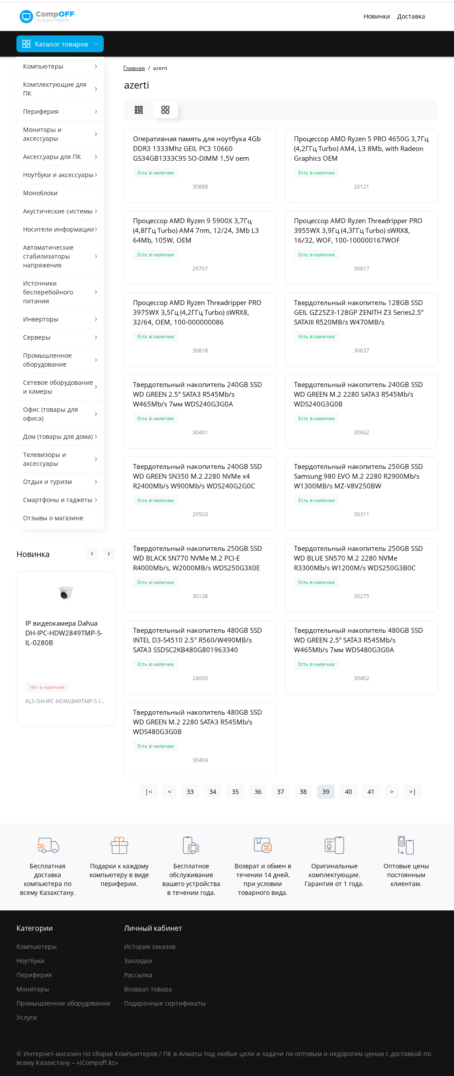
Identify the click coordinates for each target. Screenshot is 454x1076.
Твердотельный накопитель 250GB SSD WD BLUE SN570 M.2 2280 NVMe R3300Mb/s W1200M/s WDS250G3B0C (358, 558)
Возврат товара (148, 989)
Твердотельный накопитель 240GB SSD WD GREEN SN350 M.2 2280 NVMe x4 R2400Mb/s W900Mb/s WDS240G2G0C (197, 476)
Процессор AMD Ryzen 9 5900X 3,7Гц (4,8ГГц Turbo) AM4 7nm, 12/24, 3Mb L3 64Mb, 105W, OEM (196, 230)
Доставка (411, 16)
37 (280, 791)
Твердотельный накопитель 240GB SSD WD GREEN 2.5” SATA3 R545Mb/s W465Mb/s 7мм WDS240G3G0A (197, 394)
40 (348, 791)
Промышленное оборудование (63, 1003)
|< (148, 791)
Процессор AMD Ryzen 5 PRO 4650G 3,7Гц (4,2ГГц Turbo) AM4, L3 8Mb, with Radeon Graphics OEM (361, 148)
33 (190, 791)
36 (258, 791)
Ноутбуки (30, 960)
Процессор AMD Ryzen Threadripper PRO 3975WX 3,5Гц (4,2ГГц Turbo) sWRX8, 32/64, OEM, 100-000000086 (197, 312)
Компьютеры (36, 946)
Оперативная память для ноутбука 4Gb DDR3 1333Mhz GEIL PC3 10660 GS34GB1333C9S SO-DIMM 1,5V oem (197, 148)
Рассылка (138, 975)
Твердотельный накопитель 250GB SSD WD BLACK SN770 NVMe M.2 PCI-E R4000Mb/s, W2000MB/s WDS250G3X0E (197, 558)
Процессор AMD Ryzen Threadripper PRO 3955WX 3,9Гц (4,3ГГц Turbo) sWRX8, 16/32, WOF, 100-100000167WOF (358, 230)
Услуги (26, 1017)
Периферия (34, 975)
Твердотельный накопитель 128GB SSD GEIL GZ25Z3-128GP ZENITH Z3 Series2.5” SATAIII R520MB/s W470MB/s (358, 312)
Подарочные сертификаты (165, 1003)
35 (235, 791)
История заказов (150, 946)
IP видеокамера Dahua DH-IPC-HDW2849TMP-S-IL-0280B (64, 633)
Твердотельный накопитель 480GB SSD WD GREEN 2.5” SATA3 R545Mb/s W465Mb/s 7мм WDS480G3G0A (358, 640)
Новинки (377, 16)
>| (412, 791)
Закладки (138, 960)
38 (303, 791)
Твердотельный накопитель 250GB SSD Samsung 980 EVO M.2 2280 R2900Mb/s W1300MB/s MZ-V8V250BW (358, 476)
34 (212, 791)
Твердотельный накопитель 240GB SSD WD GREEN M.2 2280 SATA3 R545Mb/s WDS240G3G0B (358, 394)
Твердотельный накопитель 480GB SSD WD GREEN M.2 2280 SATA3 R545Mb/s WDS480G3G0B (197, 722)
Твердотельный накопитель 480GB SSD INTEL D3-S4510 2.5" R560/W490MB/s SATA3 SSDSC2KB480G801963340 (197, 640)
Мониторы (32, 989)
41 (371, 791)
